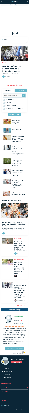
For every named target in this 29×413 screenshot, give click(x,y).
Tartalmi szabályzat (7, 377)
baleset (4, 62)
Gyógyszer (8, 90)
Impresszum (7, 368)
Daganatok (17, 282)
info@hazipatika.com (24, 409)
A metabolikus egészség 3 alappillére (16, 122)
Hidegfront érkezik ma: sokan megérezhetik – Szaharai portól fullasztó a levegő (19, 268)
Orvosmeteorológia (7, 5)
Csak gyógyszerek (10, 99)
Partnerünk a (16, 353)
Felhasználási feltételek (7, 371)
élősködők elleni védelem (21, 5)
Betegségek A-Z (5, 387)
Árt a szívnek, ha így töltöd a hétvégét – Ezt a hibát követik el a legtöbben (14, 224)
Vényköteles (9, 102)
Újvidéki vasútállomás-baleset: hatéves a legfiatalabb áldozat (12, 68)
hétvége (4, 219)
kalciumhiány (17, 238)
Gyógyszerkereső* (6, 391)
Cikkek (5, 39)
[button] (14, 383)
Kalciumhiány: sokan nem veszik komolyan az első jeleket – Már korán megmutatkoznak (20, 246)
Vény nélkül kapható (11, 105)
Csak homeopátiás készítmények (14, 108)
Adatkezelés (7, 374)
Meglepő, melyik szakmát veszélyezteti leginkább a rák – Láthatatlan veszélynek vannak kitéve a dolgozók (20, 291)
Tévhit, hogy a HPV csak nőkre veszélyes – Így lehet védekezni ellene (17, 184)
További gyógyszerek (14, 114)
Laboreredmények (6, 383)
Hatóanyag (21, 90)
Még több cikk (21, 305)
